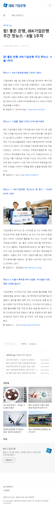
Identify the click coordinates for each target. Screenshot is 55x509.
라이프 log (11, 355)
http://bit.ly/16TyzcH (31, 325)
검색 (44, 5)
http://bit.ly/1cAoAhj (33, 268)
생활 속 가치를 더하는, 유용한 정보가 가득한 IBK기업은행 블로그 (22, 453)
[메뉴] (50, 5)
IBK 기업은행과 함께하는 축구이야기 (20, 369)
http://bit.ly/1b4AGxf (29, 175)
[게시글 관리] (14, 344)
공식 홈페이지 (8, 486)
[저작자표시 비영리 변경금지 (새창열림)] (32, 344)
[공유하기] (11, 344)
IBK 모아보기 (18, 15)
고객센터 (6, 490)
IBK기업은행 (9, 448)
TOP (50, 487)
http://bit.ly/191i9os (36, 109)
